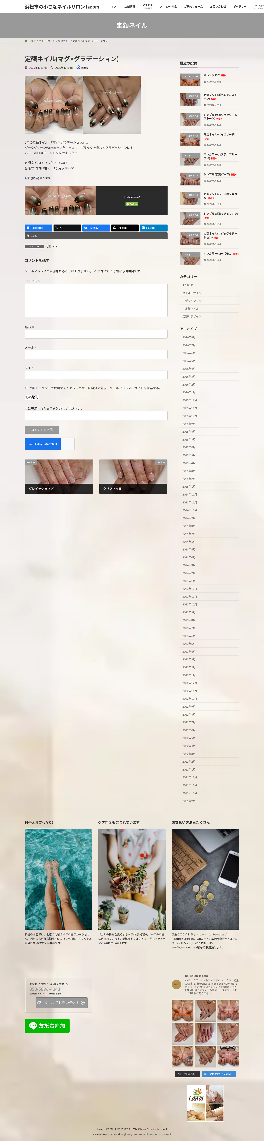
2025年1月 (189, 486)
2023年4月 (189, 651)
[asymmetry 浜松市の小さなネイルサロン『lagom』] (182, 1056)
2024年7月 (189, 533)
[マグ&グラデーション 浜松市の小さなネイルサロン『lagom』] (228, 1011)
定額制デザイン (191, 316)
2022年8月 (189, 714)
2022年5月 (189, 738)
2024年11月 (189, 502)
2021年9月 (189, 800)
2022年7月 (189, 722)
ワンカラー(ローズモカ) (221, 253)
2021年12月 (189, 777)
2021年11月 (189, 785)
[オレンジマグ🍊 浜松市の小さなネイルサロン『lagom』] (182, 1011)
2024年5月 (189, 549)
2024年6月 (189, 541)
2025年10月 (189, 415)
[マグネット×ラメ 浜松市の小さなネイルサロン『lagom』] (182, 1034)
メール (31, 347)
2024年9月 (189, 518)
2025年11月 (189, 408)
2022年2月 (189, 761)
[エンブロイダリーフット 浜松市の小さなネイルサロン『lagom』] (205, 1034)
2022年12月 (189, 683)
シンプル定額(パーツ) (220, 174)
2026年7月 (189, 345)
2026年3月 (189, 376)
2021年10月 (189, 793)
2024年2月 (189, 573)
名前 (30, 327)
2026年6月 (189, 353)
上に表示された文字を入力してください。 (54, 408)
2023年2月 (189, 667)
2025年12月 (189, 400)
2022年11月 (189, 691)
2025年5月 (189, 455)
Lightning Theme (131, 1134)
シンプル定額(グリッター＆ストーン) (220, 116)
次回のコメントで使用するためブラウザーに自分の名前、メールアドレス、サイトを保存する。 (95, 388)
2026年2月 (189, 384)
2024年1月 (189, 581)
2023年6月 (189, 636)
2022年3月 (189, 753)
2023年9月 (189, 612)
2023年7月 (189, 628)
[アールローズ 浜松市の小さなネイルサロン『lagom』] (228, 1034)
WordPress (111, 1134)
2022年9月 (189, 706)
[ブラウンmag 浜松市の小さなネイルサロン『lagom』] (205, 1056)
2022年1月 (189, 769)
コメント (33, 281)
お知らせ (187, 285)
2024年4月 (189, 557)
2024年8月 (189, 526)
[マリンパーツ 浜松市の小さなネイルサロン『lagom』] (228, 1056)
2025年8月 (189, 431)
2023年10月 (189, 604)
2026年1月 (189, 392)
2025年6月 (189, 447)
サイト (29, 367)
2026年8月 (189, 337)
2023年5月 (189, 643)
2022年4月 (189, 746)
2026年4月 (189, 368)
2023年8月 (189, 620)
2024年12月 (189, 494)
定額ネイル (52, 246)
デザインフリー (194, 300)
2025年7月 (189, 439)
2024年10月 (189, 510)
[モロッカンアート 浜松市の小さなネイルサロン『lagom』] (205, 1011)
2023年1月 (189, 675)
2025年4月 (189, 463)
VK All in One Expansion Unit (157, 1134)
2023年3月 (189, 659)
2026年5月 (189, 361)
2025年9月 (189, 423)
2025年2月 (189, 478)
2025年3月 (189, 470)
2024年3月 (189, 565)
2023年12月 (189, 588)
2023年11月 (189, 596)
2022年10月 (189, 698)
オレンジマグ (215, 75)
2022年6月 (189, 730)
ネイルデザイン (191, 293)
